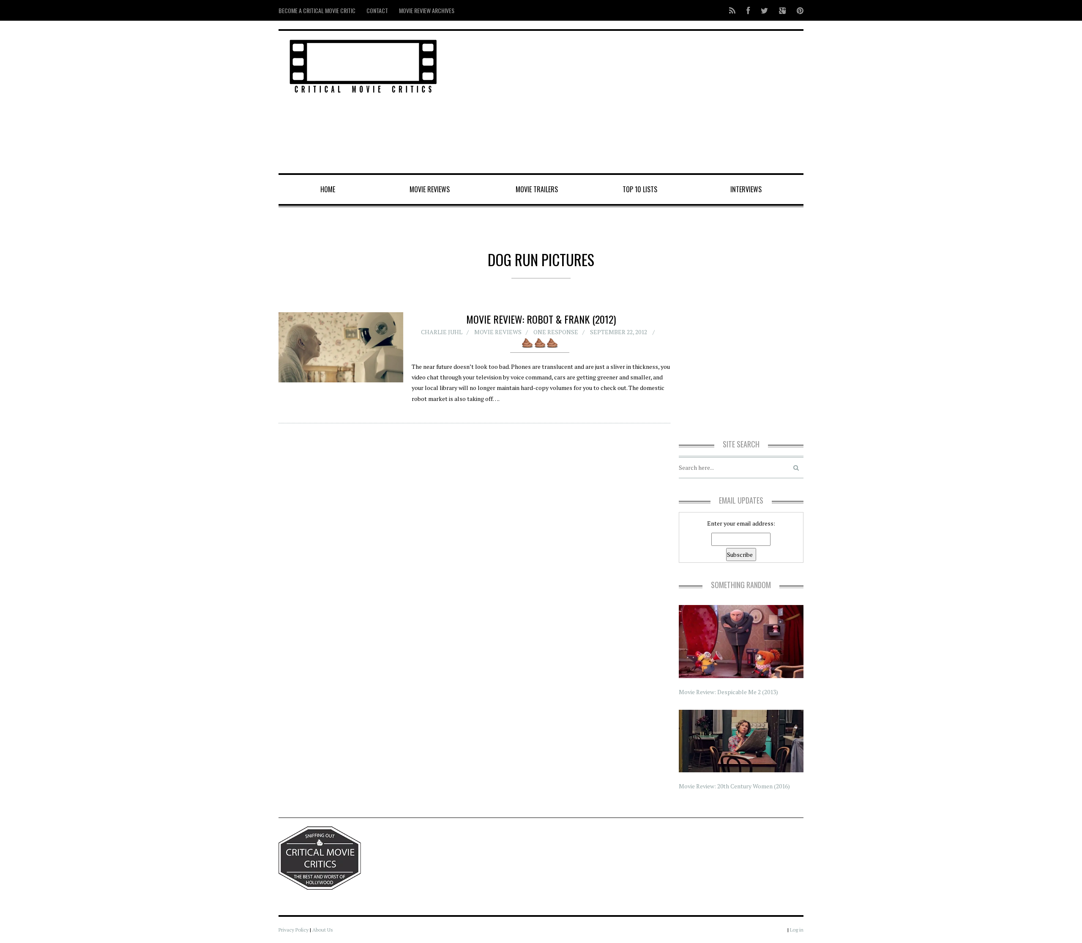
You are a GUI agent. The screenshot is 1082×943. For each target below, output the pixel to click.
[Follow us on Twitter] (764, 10)
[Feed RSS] (732, 10)
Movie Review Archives (426, 10)
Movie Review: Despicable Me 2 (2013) (728, 692)
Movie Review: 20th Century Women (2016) (734, 786)
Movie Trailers (537, 189)
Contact (377, 10)
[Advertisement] (629, 103)
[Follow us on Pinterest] (797, 10)
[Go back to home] (363, 65)
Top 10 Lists (640, 189)
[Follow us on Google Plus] (782, 10)
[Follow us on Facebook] (748, 10)
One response (555, 332)
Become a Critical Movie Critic (317, 10)
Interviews (746, 189)
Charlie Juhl (441, 332)
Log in (796, 930)
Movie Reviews (430, 189)
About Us (322, 930)
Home (327, 189)
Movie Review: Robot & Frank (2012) (541, 319)
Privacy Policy (294, 930)
